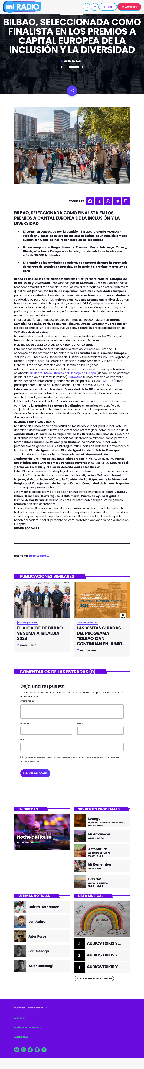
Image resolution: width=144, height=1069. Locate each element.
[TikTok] (30, 1050)
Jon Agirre (37, 921)
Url (22, 739)
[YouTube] (16, 1050)
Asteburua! (97, 849)
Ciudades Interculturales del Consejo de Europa (63, 373)
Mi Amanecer (99, 834)
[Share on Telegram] (117, 201)
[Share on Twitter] (99, 201)
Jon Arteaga (38, 951)
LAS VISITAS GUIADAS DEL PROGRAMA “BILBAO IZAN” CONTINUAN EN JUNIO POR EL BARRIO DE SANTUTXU (99, 641)
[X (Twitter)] (23, 1050)
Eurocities (75, 377)
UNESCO (107, 381)
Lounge (94, 819)
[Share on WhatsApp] (108, 201)
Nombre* (25, 723)
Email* (80, 723)
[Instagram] (37, 1050)
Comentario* (27, 701)
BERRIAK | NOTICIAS (27, 622)
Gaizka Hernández (43, 907)
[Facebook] (44, 1050)
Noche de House (34, 837)
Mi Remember (100, 865)
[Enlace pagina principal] (22, 7)
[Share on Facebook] (90, 201)
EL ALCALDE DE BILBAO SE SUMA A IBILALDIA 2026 (40, 633)
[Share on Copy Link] (126, 201)
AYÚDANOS (129, 6)
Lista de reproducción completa (93, 978)
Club (20, 830)
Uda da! (94, 879)
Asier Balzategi (40, 966)
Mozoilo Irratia (39, 556)
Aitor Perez (37, 936)
